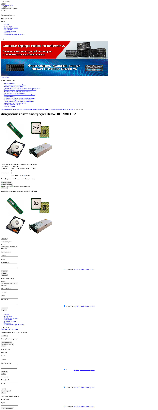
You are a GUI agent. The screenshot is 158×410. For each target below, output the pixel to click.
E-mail (3, 259)
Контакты (7, 33)
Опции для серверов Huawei (64, 109)
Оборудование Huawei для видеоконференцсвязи (19, 98)
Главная (6, 24)
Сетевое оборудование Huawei (13, 86)
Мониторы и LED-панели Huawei (15, 103)
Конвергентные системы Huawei (14, 93)
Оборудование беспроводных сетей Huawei (18, 91)
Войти (11, 5)
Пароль (3, 383)
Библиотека (8, 29)
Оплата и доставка (10, 31)
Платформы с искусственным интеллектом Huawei (20, 90)
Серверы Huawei (9, 83)
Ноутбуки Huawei (9, 106)
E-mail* (3, 356)
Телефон (3, 255)
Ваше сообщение (6, 363)
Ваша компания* (6, 252)
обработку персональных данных (84, 269)
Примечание (5, 262)
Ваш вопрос (4, 299)
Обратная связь (5, 329)
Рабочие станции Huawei (12, 104)
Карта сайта (14, 329)
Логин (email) (5, 380)
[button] (3, 77)
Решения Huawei (9, 96)
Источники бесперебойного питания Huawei (18, 100)
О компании (8, 26)
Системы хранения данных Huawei (15, 85)
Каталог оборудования (13, 109)
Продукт (3, 245)
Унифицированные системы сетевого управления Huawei (22, 88)
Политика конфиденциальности (14, 34)
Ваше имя (4, 248)
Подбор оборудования (11, 28)
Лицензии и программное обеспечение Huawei (19, 101)
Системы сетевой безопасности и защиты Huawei (19, 95)
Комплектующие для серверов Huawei (43, 109)
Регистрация (5, 5)
